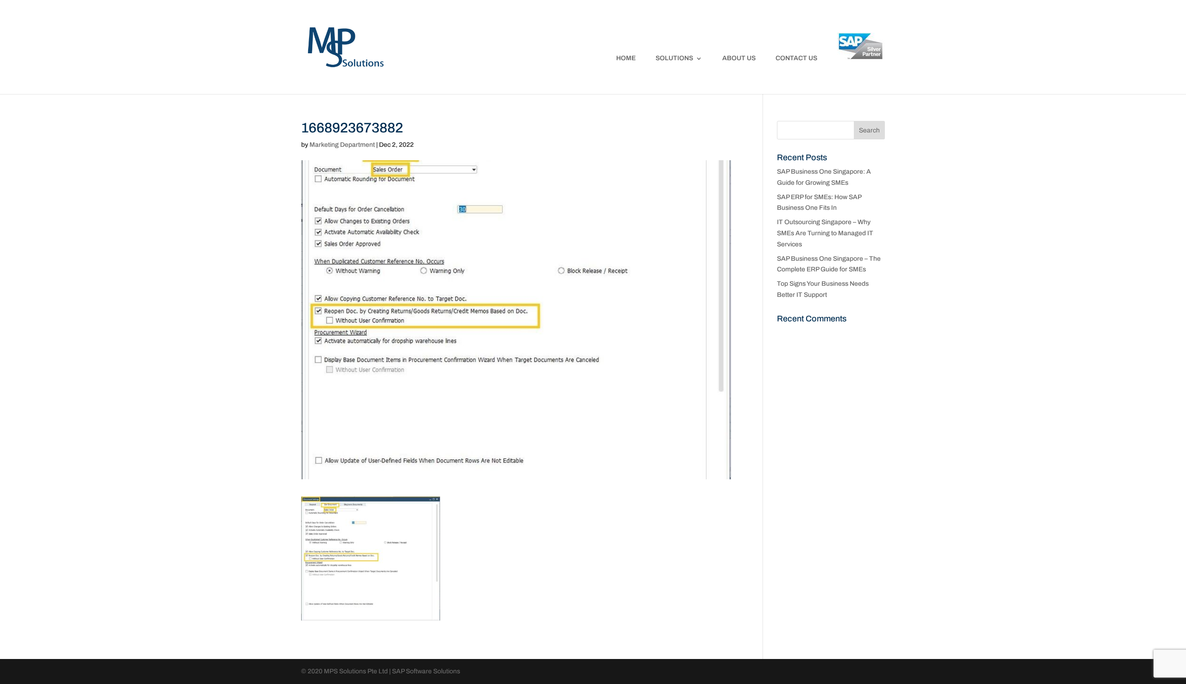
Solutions (674, 58)
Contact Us (796, 58)
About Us (739, 58)
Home (626, 58)
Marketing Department (342, 144)
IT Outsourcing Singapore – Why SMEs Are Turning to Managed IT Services (825, 233)
